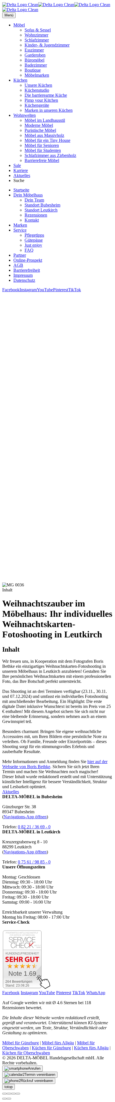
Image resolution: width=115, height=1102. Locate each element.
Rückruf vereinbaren (37, 1081)
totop (8, 1087)
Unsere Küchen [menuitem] (38, 85)
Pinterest (60, 289)
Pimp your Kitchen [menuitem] (41, 100)
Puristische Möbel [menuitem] (40, 130)
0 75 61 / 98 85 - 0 (34, 862)
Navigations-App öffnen (25, 816)
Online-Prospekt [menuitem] (27, 260)
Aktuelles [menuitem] (21, 175)
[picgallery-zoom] (18, 1093)
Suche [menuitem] (18, 180)
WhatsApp (95, 992)
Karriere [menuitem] (20, 170)
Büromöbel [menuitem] (34, 60)
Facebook (11, 289)
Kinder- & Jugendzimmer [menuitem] (47, 45)
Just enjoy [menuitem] (33, 245)
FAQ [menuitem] (29, 250)
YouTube (45, 289)
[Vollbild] (13, 1093)
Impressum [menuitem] (23, 275)
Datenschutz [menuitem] (24, 280)
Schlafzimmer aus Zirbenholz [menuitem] (50, 155)
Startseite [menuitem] (21, 190)
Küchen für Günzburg (51, 1047)
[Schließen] (4, 1093)
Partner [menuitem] (19, 255)
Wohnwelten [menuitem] (24, 115)
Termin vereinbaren (40, 1074)
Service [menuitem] (20, 230)
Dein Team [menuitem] (34, 200)
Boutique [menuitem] (33, 70)
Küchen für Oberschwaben (26, 1052)
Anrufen (34, 1068)
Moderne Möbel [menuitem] (39, 125)
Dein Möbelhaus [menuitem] (28, 195)
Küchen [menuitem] (20, 80)
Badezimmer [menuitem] (36, 65)
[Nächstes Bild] (9, 1098)
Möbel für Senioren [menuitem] (42, 145)
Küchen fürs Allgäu (91, 1047)
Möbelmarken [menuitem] (37, 75)
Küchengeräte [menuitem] (37, 105)
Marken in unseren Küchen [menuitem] (49, 110)
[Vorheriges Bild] (4, 1098)
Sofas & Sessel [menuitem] (38, 30)
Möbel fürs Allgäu (58, 1042)
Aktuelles (10, 791)
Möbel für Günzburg (20, 1042)
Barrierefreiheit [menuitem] (26, 270)
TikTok (74, 289)
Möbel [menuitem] (19, 25)
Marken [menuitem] (20, 225)
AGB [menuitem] (18, 265)
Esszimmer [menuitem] (34, 50)
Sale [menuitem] (17, 165)
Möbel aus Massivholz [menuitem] (44, 135)
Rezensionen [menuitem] (36, 215)
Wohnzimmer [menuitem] (36, 35)
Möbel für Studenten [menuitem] (43, 150)
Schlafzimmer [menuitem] (37, 40)
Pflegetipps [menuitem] (34, 235)
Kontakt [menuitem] (32, 220)
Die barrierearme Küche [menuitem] (46, 95)
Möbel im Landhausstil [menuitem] (45, 120)
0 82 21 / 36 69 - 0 (34, 826)
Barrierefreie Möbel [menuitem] (42, 160)
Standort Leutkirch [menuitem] (41, 210)
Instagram (28, 289)
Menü (8, 15)
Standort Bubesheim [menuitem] (42, 205)
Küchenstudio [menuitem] (37, 90)
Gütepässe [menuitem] (34, 240)
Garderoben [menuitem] (35, 55)
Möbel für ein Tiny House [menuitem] (47, 140)
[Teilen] (9, 1093)
